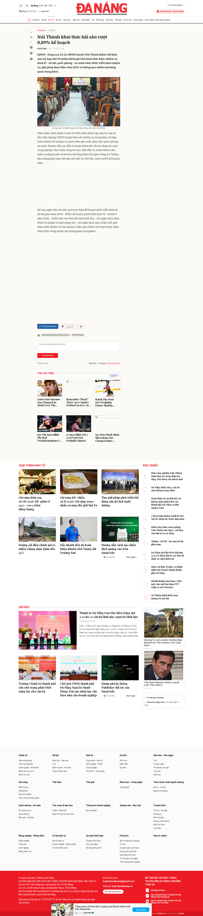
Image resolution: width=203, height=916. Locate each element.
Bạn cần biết (91, 810)
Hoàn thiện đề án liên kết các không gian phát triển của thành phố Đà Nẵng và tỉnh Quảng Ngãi (166, 503)
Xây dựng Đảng (25, 760)
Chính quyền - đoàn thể (28, 767)
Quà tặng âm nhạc (128, 855)
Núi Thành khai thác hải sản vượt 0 (55, 335)
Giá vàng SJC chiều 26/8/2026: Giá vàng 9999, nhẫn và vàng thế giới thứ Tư (78, 501)
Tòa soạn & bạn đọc (62, 805)
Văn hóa (157, 775)
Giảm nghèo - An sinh (61, 767)
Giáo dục (67, 20)
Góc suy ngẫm (92, 844)
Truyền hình (159, 805)
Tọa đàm (157, 828)
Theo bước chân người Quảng (157, 20)
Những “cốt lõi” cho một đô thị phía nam (167, 543)
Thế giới (118, 20)
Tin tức (123, 844)
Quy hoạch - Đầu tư (94, 760)
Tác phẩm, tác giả (161, 767)
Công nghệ (124, 787)
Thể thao (109, 20)
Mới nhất (45, 11)
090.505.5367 (165, 11)
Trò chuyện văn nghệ (129, 858)
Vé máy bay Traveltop (155, 698)
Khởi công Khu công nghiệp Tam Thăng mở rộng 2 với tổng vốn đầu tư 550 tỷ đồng (167, 530)
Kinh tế (51, 20)
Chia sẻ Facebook (48, 326)
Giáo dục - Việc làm (60, 760)
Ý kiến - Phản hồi (59, 810)
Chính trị (36, 20)
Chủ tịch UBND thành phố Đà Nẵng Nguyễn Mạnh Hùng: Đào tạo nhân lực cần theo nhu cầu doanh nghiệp (78, 689)
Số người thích (114, 363)
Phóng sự (157, 814)
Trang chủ (41, 30)
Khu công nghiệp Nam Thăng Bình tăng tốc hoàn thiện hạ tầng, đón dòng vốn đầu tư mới (167, 476)
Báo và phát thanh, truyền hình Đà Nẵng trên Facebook (166, 896)
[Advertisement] (78, 187)
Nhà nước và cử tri (26, 771)
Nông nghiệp (24, 841)
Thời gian (102, 363)
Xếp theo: (93, 363)
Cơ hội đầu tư (59, 835)
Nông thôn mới (25, 851)
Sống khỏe (23, 791)
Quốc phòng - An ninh (30, 805)
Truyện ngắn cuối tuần (129, 848)
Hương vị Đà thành (161, 821)
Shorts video (160, 835)
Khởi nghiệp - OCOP (94, 764)
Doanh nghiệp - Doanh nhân (64, 844)
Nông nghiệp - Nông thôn (31, 835)
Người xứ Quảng (160, 791)
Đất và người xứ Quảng (129, 841)
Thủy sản (23, 844)
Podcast (124, 835)
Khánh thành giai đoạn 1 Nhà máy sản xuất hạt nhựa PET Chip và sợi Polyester (166, 584)
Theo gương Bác (26, 764)
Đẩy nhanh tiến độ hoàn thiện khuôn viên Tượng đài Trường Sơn (78, 548)
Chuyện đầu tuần (93, 841)
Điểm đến (124, 764)
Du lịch (59, 20)
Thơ (155, 760)
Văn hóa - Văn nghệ (81, 20)
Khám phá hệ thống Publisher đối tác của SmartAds (115, 687)
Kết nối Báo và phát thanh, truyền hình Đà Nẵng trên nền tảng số (162, 881)
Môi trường (23, 787)
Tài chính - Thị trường (95, 771)
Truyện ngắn (158, 764)
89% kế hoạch (77, 335)
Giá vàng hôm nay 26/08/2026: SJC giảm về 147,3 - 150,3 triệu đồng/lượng (34, 503)
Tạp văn (156, 771)
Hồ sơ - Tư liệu (159, 787)
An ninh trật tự (25, 810)
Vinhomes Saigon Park (156, 702)
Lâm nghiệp (24, 848)
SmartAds (88, 913)
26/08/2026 (28, 11)
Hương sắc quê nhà (128, 851)
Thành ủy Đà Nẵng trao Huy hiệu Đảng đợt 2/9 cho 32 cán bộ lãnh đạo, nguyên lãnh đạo (108, 615)
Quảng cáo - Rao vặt (130, 805)
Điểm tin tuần (159, 824)
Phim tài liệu (158, 817)
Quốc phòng (24, 814)
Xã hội (44, 20)
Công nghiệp (91, 767)
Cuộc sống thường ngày (29, 798)
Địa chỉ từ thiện (25, 794)
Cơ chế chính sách (60, 848)
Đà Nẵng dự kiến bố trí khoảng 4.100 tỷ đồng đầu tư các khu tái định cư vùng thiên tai (167, 555)
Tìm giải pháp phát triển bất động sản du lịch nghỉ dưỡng (120, 501)
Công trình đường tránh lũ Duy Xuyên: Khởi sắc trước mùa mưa (167, 517)
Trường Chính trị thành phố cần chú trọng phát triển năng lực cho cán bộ (37, 687)
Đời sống (100, 20)
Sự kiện (123, 767)
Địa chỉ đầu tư (58, 841)
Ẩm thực (123, 760)
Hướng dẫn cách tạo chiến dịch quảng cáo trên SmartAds (119, 548)
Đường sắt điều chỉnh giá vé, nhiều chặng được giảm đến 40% (37, 548)
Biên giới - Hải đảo (26, 817)
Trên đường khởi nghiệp (130, 862)
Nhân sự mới (24, 775)
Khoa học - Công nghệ (133, 20)
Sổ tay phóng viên (94, 848)
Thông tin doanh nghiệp (98, 805)
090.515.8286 (178, 11)
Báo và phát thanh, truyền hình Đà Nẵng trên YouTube (166, 901)
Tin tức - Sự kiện (160, 810)
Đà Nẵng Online (158, 890)
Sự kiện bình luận (94, 835)
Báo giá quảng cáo (113, 892)
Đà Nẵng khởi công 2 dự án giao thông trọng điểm (165, 489)
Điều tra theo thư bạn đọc (63, 814)
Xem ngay (141, 910)
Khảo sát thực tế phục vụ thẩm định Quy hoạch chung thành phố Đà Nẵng (166, 569)
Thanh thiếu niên (59, 771)
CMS (162, 913)
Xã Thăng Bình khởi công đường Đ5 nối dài (164, 597)
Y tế (92, 20)
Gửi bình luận (47, 355)
